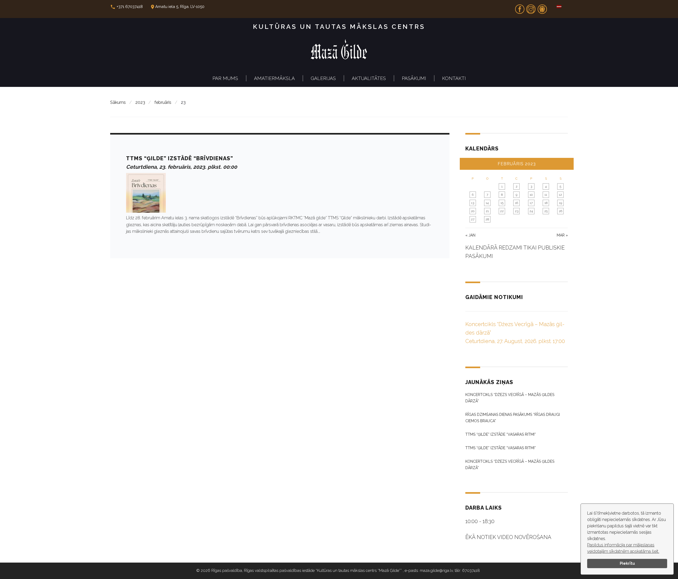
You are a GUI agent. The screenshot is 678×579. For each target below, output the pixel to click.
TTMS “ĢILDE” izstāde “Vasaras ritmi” (500, 434)
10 (531, 195)
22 (502, 211)
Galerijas (323, 78)
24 (531, 211)
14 (487, 203)
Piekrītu (627, 563)
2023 (140, 102)
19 (560, 203)
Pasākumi (414, 78)
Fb (519, 7)
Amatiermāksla (274, 78)
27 (472, 219)
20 (472, 211)
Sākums (118, 102)
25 (546, 211)
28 (487, 219)
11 (546, 195)
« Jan (470, 235)
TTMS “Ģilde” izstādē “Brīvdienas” (179, 158)
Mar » (562, 235)
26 (560, 211)
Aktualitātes (369, 78)
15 (502, 203)
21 (487, 211)
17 (531, 203)
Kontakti (454, 78)
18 (546, 203)
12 (560, 195)
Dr (542, 7)
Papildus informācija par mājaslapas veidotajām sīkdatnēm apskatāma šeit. (623, 548)
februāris (162, 102)
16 (516, 203)
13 (472, 203)
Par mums (225, 78)
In (531, 7)
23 (516, 211)
